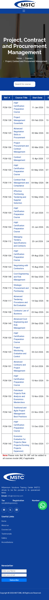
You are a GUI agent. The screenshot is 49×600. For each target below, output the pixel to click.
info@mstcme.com (15, 496)
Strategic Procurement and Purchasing (21, 288)
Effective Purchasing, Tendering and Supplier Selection (20, 197)
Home (19, 58)
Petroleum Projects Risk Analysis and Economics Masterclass (20, 396)
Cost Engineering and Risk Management (21, 277)
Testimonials (7, 534)
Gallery (4, 538)
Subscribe (14, 580)
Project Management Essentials (19, 120)
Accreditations (7, 542)
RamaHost (13, 596)
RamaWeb (4, 596)
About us (5, 525)
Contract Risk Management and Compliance (21, 183)
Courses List (6, 529)
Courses (29, 58)
